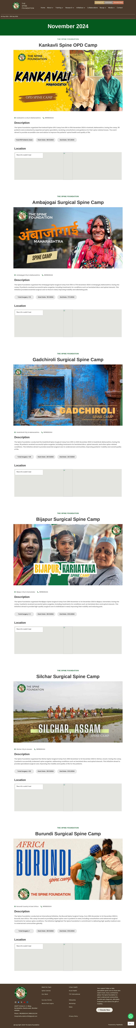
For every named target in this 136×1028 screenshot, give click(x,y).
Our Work (45, 994)
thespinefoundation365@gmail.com (25, 1016)
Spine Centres (46, 991)
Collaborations (92, 8)
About (49, 8)
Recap (102, 8)
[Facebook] (19, 1002)
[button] (130, 1016)
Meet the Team (46, 987)
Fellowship (72, 1000)
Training (58, 8)
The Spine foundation (68, 39)
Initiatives (79, 8)
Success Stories (47, 1000)
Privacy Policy (73, 1016)
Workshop (72, 1003)
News (70, 1007)
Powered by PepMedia (115, 1025)
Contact (120, 8)
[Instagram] (16, 1002)
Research (68, 8)
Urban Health (73, 987)
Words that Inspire (48, 1003)
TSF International (74, 994)
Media (110, 8)
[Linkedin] (28, 1002)
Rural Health (73, 991)
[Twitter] (22, 1002)
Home (43, 8)
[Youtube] (25, 1002)
